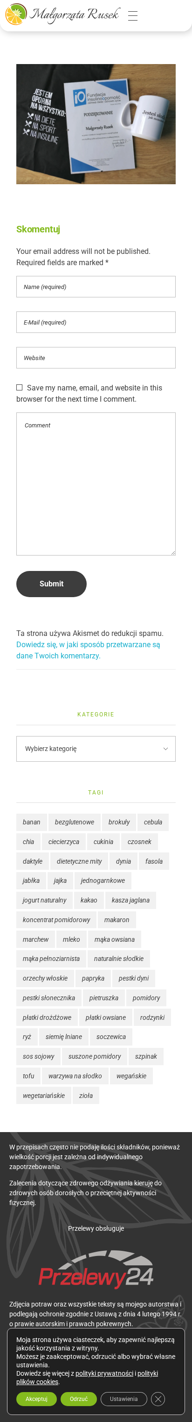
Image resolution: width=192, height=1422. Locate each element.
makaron (117, 920)
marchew (35, 939)
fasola (154, 861)
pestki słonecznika (49, 998)
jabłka (31, 880)
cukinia (103, 841)
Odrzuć (79, 1399)
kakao (89, 900)
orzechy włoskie (45, 978)
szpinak (146, 1056)
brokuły (119, 822)
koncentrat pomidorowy (56, 920)
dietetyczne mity (79, 861)
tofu (28, 1076)
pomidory (146, 998)
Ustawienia (124, 1399)
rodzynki (152, 1017)
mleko (71, 939)
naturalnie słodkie (119, 958)
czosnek (139, 841)
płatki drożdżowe (47, 1017)
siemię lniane (64, 1036)
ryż (27, 1036)
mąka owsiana (115, 939)
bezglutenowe (74, 822)
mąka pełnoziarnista (51, 958)
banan (32, 822)
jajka (60, 880)
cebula (153, 822)
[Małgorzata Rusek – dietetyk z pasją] (63, 14)
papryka (93, 978)
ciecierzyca (63, 841)
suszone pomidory (95, 1056)
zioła (86, 1095)
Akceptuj (37, 1399)
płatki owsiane (106, 1017)
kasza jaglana (131, 900)
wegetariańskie (44, 1095)
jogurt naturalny (44, 900)
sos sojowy (38, 1056)
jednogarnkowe (103, 880)
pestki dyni (134, 978)
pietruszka (103, 998)
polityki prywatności (104, 1373)
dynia (123, 861)
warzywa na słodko (75, 1076)
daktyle (32, 861)
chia (28, 841)
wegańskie (131, 1076)
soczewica (111, 1036)
